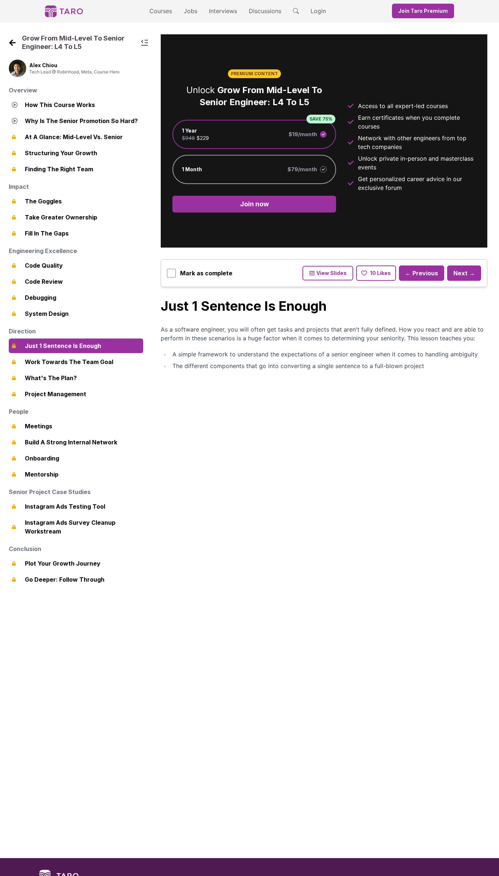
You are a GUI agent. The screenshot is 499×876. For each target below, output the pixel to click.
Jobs (190, 11)
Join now (254, 204)
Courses (160, 11)
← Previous (421, 273)
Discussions (265, 11)
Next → (464, 273)
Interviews (223, 11)
